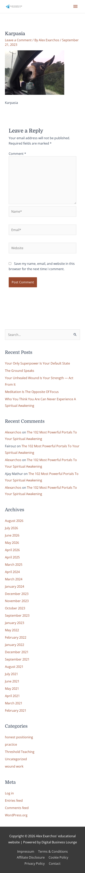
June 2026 (12, 535)
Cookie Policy (58, 857)
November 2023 (17, 601)
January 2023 (14, 622)
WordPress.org (16, 815)
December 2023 (16, 593)
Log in (9, 793)
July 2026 (11, 528)
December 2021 (16, 652)
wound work (14, 766)
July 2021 (11, 674)
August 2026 (14, 520)
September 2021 (17, 659)
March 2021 (13, 703)
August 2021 (14, 666)
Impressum (25, 851)
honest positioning (19, 737)
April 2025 (12, 557)
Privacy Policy (35, 863)
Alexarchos (13, 432)
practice (11, 744)
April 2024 (12, 571)
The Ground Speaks (19, 370)
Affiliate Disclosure (31, 857)
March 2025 (13, 564)
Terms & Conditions (53, 851)
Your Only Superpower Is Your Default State (37, 363)
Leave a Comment (18, 40)
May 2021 (12, 688)
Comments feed (17, 807)
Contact (54, 863)
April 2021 (12, 696)
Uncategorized (16, 759)
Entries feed (14, 800)
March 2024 (13, 579)
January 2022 (14, 644)
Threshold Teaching (19, 751)
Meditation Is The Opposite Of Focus (32, 391)
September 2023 (17, 615)
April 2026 (12, 550)
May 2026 (12, 542)
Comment (17, 153)
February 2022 (15, 637)
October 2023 (15, 608)
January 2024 (14, 586)
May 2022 (12, 630)
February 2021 (15, 710)
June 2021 (12, 681)
